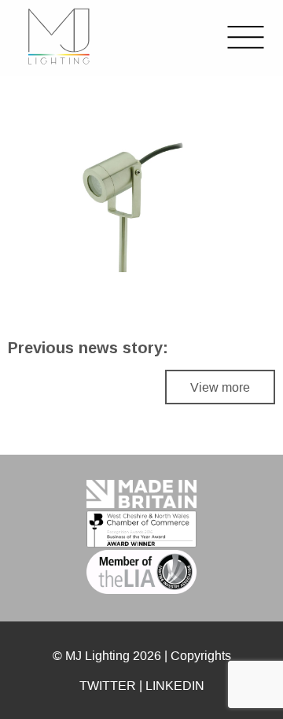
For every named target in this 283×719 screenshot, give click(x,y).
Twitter (107, 685)
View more (220, 387)
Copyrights (201, 655)
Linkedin (174, 685)
